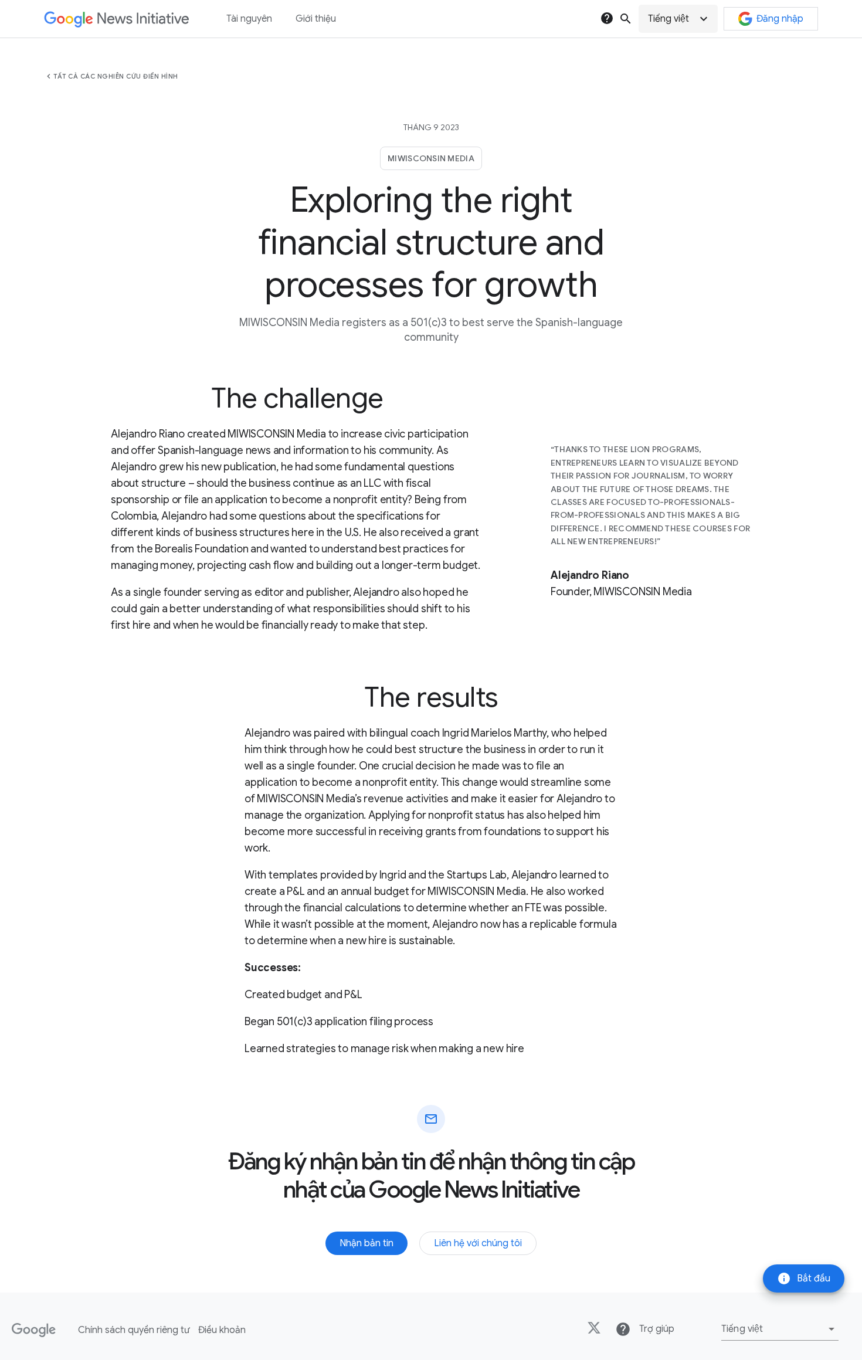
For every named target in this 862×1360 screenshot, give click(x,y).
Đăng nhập (779, 19)
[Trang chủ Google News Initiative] (116, 19)
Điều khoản (222, 1330)
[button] (678, 19)
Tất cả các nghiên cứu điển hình (115, 76)
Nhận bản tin (366, 1243)
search (626, 19)
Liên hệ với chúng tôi (478, 1243)
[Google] (34, 1330)
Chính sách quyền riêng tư (134, 1330)
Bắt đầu (803, 1278)
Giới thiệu (316, 19)
